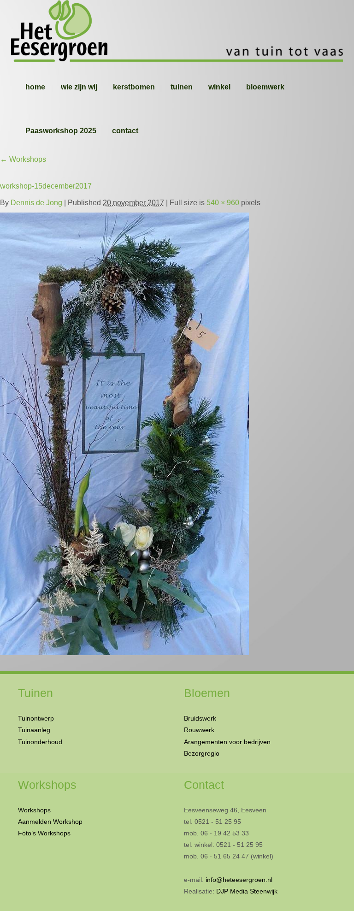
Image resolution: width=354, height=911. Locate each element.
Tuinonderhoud (40, 741)
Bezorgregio (201, 753)
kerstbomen (134, 87)
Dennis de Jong (36, 203)
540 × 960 (222, 203)
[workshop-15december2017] (124, 432)
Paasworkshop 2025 (60, 131)
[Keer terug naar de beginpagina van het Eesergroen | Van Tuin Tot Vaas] (177, 32)
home (35, 87)
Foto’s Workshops (44, 833)
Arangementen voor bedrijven (227, 741)
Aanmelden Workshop (50, 821)
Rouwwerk (199, 730)
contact (125, 131)
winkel (219, 87)
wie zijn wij (79, 87)
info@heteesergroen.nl (239, 879)
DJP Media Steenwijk (246, 891)
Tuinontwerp (36, 718)
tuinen (182, 87)
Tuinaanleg (34, 730)
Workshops (23, 159)
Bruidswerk (200, 718)
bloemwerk (265, 87)
